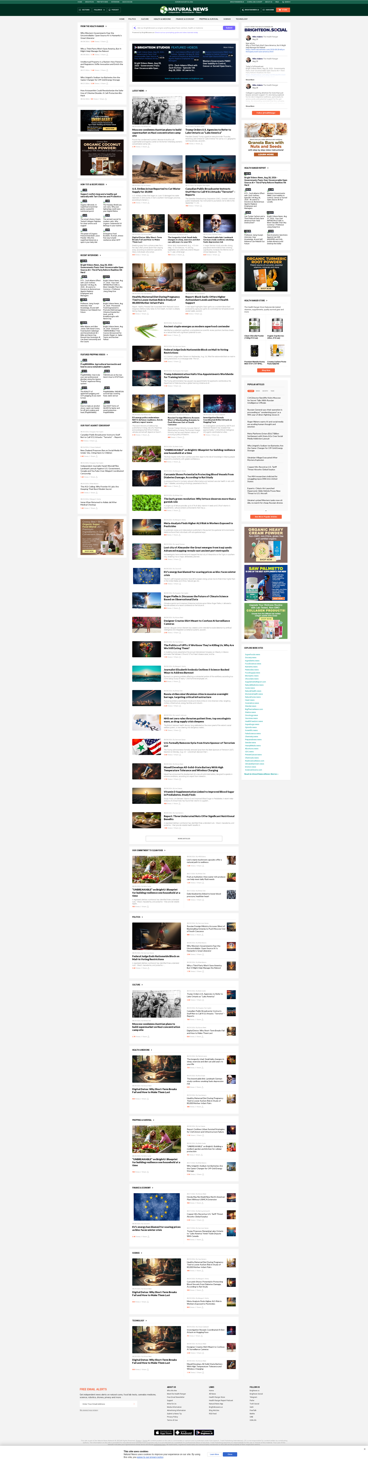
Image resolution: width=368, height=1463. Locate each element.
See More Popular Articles (266, 517)
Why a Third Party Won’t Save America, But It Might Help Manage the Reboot (100, 49)
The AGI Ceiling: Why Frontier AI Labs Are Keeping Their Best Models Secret (99, 487)
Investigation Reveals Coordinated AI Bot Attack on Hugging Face (217, 419)
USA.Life (253, 1420)
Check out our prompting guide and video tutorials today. (176, 32)
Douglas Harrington (96, 431)
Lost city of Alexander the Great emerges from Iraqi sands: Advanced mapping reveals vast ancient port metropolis (198, 549)
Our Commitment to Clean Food (147, 850)
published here (160, 1444)
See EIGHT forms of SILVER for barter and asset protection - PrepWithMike (111, 409)
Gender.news (250, 742)
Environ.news (250, 767)
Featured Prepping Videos (92, 354)
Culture (145, 19)
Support (170, 1400)
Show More (250, 80)
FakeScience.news (253, 733)
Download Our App (254, 2)
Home (80, 2)
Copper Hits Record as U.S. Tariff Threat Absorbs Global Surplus (262, 468)
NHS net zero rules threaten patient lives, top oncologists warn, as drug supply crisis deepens (197, 720)
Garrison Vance (180, 346)
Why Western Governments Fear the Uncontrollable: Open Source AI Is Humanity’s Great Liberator (101, 35)
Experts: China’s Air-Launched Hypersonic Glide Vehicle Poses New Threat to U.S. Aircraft (263, 491)
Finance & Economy (185, 19)
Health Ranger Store (254, 300)
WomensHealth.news (254, 694)
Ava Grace (217, 234)
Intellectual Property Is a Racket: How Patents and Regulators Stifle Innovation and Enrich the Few (101, 64)
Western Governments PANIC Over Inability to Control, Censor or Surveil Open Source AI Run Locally (277, 197)
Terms (145, 1441)
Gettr (252, 1407)
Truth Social (254, 1404)
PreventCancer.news (253, 755)
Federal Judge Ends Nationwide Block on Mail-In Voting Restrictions (155, 958)
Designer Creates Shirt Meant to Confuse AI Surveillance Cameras (206, 1348)
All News (212, 1394)
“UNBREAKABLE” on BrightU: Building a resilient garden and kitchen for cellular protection (205, 1149)
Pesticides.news (252, 670)
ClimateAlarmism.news (254, 764)
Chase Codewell (95, 447)
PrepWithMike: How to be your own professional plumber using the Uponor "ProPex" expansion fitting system (90, 379)
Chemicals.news (252, 758)
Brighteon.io (254, 1391)
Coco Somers (147, 293)
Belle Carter (200, 126)
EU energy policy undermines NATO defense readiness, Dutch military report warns (147, 419)
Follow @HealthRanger (266, 113)
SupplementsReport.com (255, 682)
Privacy (138, 1441)
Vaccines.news (251, 718)
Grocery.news (250, 657)
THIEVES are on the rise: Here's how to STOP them (113, 376)
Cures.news (250, 688)
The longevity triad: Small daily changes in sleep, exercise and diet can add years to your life (184, 239)
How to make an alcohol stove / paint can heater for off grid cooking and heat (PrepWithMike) (90, 409)
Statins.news (250, 712)
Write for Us (171, 1404)
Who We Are (172, 1391)
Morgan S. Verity (95, 499)
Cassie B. (178, 569)
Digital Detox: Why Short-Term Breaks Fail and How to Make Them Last (147, 239)
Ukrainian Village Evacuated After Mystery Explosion (262, 458)
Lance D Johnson (180, 715)
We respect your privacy (89, 1410)
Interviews (115, 2)
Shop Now (266, 370)
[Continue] (134, 1404)
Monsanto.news (251, 676)
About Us (268, 2)
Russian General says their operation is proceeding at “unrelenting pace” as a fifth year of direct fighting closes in (264, 412)
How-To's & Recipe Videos (92, 184)
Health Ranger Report (255, 168)
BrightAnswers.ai (237, 2)
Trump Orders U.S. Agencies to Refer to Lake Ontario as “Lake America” (208, 131)
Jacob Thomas (180, 544)
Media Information (174, 1407)
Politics (132, 19)
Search (287, 2)
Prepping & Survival (208, 19)
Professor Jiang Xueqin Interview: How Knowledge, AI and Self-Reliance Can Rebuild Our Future (90, 308)
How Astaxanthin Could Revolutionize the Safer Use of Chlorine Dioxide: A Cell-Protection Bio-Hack (101, 93)
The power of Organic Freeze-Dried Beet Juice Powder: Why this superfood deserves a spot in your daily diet (90, 238)
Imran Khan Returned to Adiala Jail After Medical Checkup (98, 503)
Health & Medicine (162, 19)
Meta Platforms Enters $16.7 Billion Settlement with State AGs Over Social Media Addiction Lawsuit (265, 436)
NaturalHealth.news (253, 691)
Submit (229, 28)
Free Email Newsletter (175, 1397)
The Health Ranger (270, 37)
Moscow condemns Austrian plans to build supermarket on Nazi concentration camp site (156, 132)
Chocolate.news (251, 679)
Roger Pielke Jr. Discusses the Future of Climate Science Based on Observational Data (196, 598)
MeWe (252, 1414)
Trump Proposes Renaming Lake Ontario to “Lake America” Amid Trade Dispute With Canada (205, 1233)
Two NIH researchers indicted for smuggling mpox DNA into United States (262, 479)
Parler (252, 1400)
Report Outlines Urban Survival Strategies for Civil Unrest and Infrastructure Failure (206, 1130)
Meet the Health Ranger (176, 1394)
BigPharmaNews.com (254, 709)
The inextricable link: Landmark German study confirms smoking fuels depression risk (218, 239)
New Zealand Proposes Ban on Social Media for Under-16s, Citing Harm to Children (101, 451)
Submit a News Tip (174, 1414)
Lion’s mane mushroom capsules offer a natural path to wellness (204, 860)
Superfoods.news (252, 654)
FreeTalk (253, 1410)
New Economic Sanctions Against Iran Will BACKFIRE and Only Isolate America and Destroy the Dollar (277, 239)
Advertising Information (176, 1410)
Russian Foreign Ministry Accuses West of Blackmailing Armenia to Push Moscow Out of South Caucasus (184, 421)
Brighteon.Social (256, 1394)
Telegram (253, 1397)
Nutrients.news (251, 666)
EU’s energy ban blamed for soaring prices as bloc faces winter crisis (156, 1228)
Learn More (214, 1454)
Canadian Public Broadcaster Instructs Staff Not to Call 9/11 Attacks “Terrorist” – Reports (101, 435)
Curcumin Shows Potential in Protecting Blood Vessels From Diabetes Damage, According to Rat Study (199, 476)
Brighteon (89, 2)
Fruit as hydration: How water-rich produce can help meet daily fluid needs (206, 878)
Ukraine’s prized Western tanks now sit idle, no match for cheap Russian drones (265, 501)
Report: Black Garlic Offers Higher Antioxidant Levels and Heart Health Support (206, 299)
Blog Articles (214, 1410)
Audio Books (127, 2)
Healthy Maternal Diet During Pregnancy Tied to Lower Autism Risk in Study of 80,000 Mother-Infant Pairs (156, 299)
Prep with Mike (102, 2)
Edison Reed (147, 234)
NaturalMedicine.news (254, 685)
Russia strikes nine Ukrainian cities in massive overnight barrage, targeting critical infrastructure (196, 695)
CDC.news (249, 752)
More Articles (184, 839)
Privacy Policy (172, 1417)
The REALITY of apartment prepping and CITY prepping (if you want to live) (90, 394)
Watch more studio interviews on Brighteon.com (184, 79)
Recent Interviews (89, 255)
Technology (242, 19)
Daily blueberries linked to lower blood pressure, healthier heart (204, 894)
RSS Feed (212, 1414)
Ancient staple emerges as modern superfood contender (197, 326)
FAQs (277, 2)
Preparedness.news (253, 739)
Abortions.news (251, 749)
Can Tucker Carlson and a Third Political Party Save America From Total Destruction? (254, 219)
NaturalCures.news (253, 697)
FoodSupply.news (252, 673)
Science (227, 19)
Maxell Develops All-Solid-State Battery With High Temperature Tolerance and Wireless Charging (193, 769)
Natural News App (216, 1404)
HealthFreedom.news (254, 721)
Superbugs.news (252, 724)
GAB (251, 1417)
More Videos (229, 47)
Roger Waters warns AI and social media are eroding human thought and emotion (265, 424)
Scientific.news (251, 730)
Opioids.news (251, 727)
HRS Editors (202, 856)
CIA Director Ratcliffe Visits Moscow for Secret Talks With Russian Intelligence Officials (264, 400)
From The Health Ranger (92, 26)
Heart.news (249, 700)
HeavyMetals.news (253, 746)
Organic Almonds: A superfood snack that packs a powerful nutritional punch (88, 208)
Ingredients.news (252, 660)
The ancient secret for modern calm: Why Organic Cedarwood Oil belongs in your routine (112, 222)
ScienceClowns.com (253, 770)
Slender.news (250, 706)
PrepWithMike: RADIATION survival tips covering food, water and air (113, 393)
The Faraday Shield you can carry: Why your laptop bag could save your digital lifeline (112, 208)
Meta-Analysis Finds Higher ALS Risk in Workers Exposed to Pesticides (204, 1302)
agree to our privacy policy (150, 1457)
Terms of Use (172, 1420)
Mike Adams (94, 483)
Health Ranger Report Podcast (221, 1400)
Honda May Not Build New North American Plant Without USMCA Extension (206, 1198)
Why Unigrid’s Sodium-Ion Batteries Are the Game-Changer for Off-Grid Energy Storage (100, 78)
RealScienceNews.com (254, 761)
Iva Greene (147, 185)
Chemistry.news (251, 736)
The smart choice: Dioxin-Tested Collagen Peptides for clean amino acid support (90, 222)
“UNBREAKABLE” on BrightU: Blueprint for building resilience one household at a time (156, 892)
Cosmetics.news (252, 703)
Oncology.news (251, 715)
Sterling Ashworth (204, 1211)
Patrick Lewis (183, 234)
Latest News (138, 91)
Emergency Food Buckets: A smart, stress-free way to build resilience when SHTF (113, 237)
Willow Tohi (147, 126)
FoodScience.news (253, 663)
